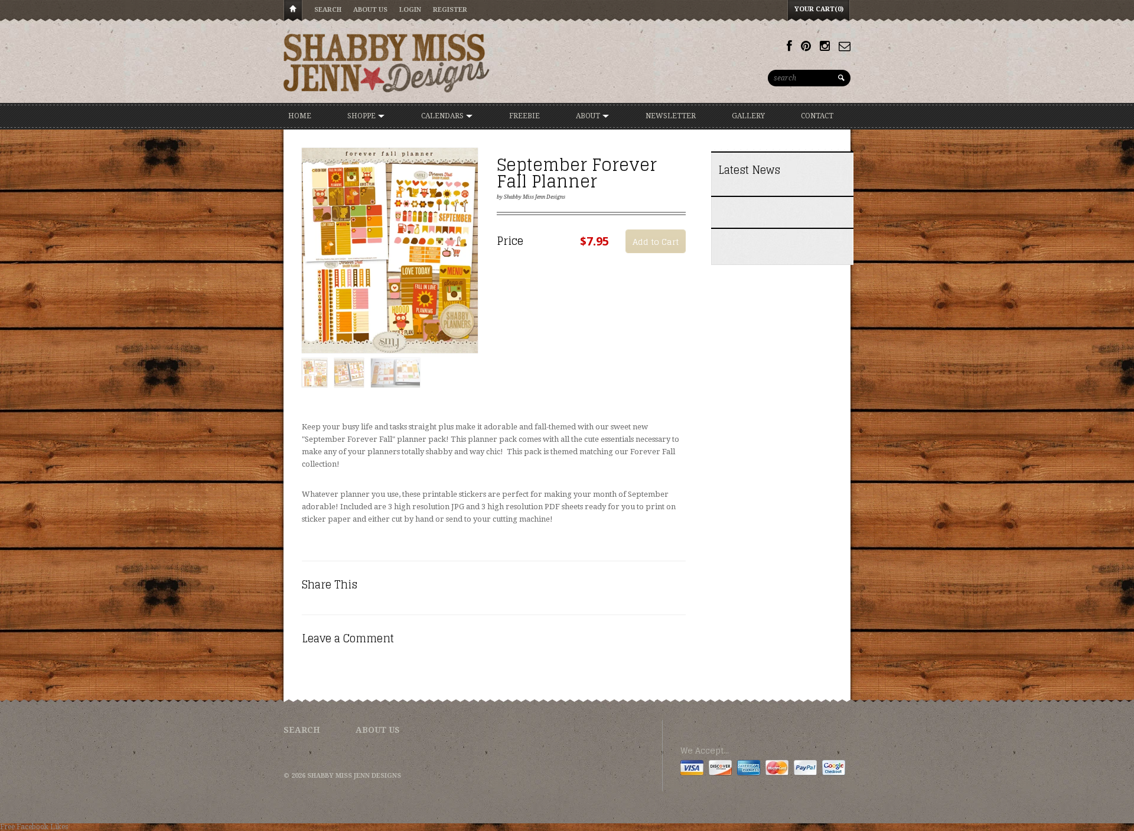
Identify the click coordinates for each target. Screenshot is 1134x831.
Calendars (443, 116)
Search (327, 10)
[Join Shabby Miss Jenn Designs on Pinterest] (806, 46)
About (589, 116)
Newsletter (671, 116)
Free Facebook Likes (34, 827)
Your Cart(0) (818, 9)
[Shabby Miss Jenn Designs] (387, 63)
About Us (370, 10)
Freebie (524, 116)
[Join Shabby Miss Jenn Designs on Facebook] (789, 46)
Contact (817, 116)
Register (450, 10)
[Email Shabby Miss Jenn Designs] (844, 46)
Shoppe (362, 116)
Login (410, 10)
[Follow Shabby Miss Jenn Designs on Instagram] (825, 46)
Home (293, 11)
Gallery (748, 116)
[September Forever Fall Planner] (390, 251)
